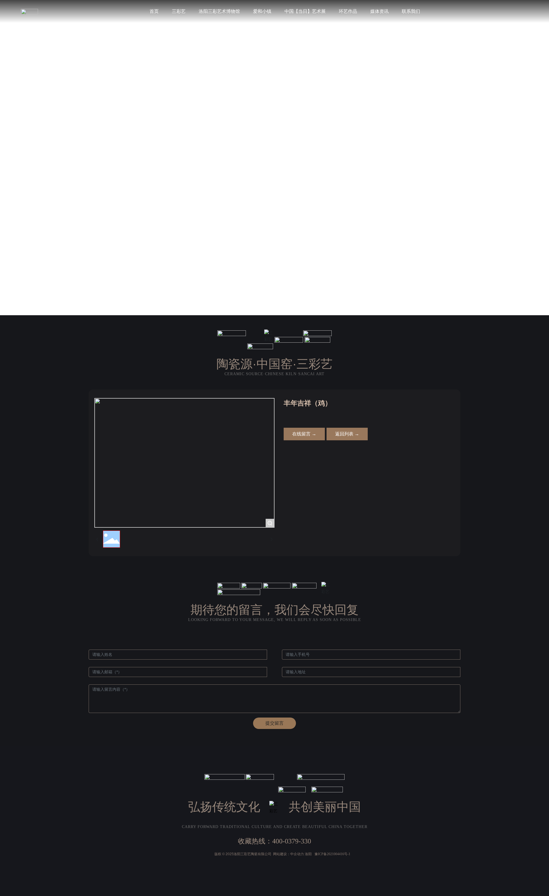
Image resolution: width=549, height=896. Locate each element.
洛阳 (308, 854)
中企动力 (297, 854)
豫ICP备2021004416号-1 (332, 854)
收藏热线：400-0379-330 (274, 841)
